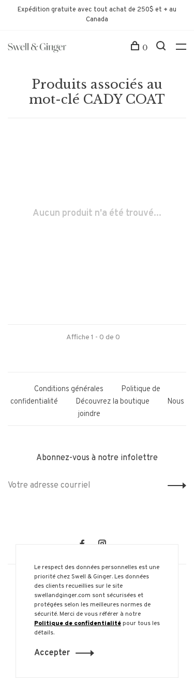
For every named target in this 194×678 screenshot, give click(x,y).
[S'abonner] (174, 485)
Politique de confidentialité (77, 623)
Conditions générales (68, 389)
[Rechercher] (162, 47)
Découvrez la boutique (113, 402)
